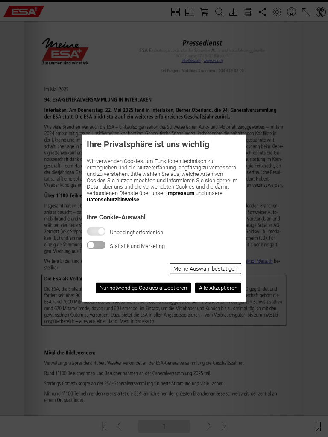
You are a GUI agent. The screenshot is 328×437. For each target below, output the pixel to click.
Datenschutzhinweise (113, 199)
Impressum (180, 193)
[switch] (96, 245)
